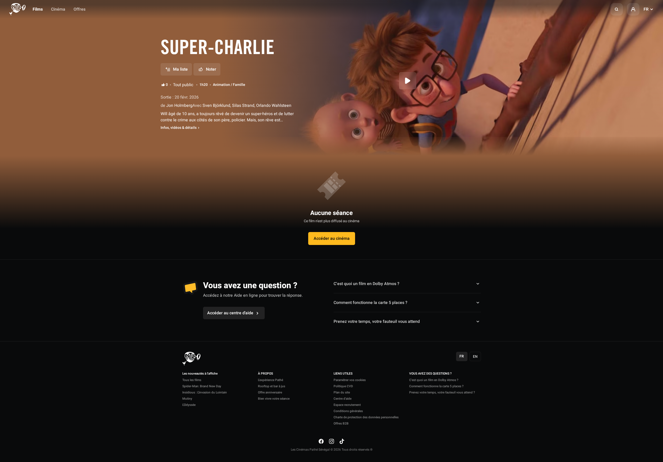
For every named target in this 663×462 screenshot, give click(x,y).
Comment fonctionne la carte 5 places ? (370, 303)
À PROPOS (265, 374)
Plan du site (342, 392)
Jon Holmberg (178, 105)
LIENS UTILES (343, 374)
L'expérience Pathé (270, 380)
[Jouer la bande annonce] (407, 80)
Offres (79, 9)
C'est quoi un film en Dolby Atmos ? (433, 380)
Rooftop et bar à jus (271, 386)
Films (38, 9)
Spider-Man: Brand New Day (201, 386)
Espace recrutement (347, 405)
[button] (616, 9)
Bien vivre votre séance (274, 398)
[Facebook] (321, 441)
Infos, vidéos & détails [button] (179, 127)
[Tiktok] (342, 441)
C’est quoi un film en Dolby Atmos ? (366, 284)
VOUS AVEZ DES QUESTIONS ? (430, 374)
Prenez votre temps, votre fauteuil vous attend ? (442, 392)
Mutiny (187, 398)
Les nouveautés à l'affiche (200, 374)
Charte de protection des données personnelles (366, 417)
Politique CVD (343, 386)
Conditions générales (348, 411)
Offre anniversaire (270, 392)
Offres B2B (341, 423)
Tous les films (191, 380)
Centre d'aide (342, 398)
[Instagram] (331, 441)
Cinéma (58, 9)
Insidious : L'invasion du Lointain (204, 392)
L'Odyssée (189, 405)
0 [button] (167, 84)
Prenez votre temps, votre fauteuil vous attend (377, 321)
